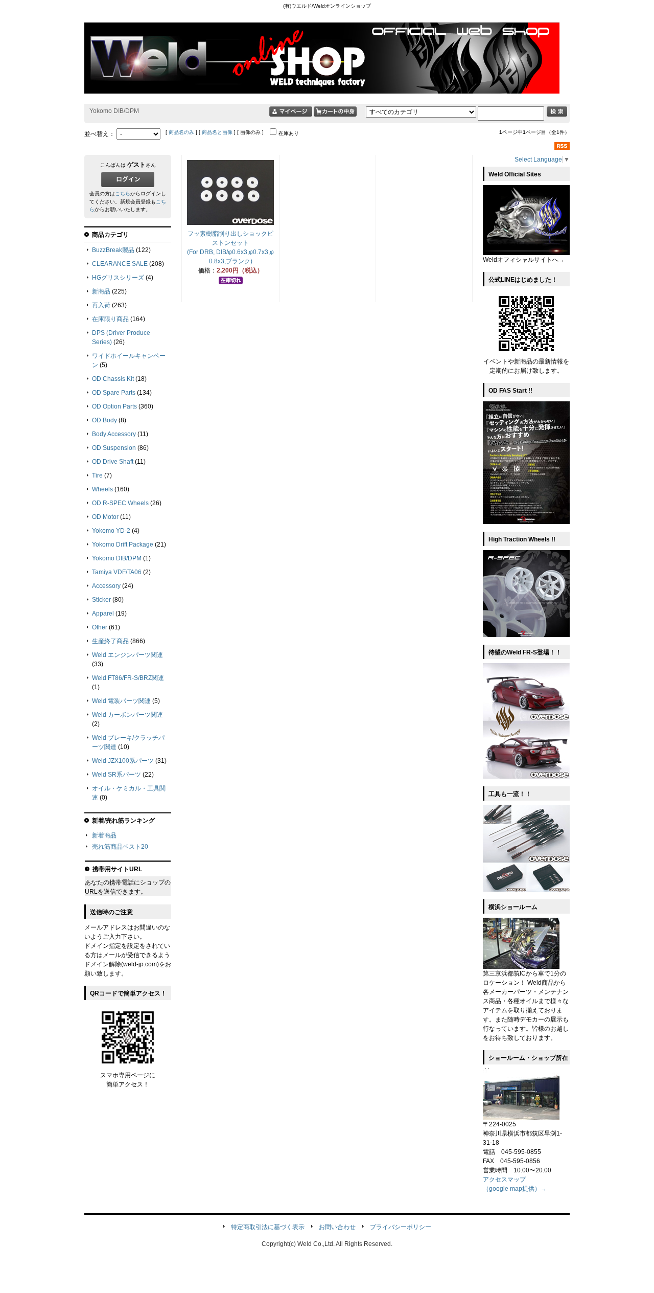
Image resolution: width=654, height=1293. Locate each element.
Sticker (101, 599)
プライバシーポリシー (400, 1227)
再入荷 (101, 305)
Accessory (106, 585)
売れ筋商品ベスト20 (120, 846)
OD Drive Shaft (112, 461)
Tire (97, 475)
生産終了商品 (110, 641)
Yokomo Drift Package (122, 544)
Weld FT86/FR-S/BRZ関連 (128, 678)
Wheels (102, 489)
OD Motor (105, 516)
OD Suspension (114, 447)
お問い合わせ (337, 1227)
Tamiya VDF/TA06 (117, 572)
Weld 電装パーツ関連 (121, 701)
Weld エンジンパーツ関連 (127, 655)
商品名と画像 (217, 132)
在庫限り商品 (110, 319)
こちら (122, 193)
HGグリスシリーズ (118, 277)
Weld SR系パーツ (116, 774)
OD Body (104, 420)
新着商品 (104, 835)
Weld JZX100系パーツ (123, 760)
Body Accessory (114, 434)
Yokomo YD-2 (111, 530)
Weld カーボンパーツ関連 (127, 714)
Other (99, 627)
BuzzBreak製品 (113, 250)
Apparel (103, 613)
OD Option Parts (114, 406)
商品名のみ (181, 132)
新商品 (101, 291)
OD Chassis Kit (113, 378)
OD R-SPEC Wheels (120, 503)
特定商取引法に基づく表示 (268, 1227)
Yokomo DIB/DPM (117, 558)
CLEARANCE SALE (120, 263)
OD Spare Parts (113, 392)
